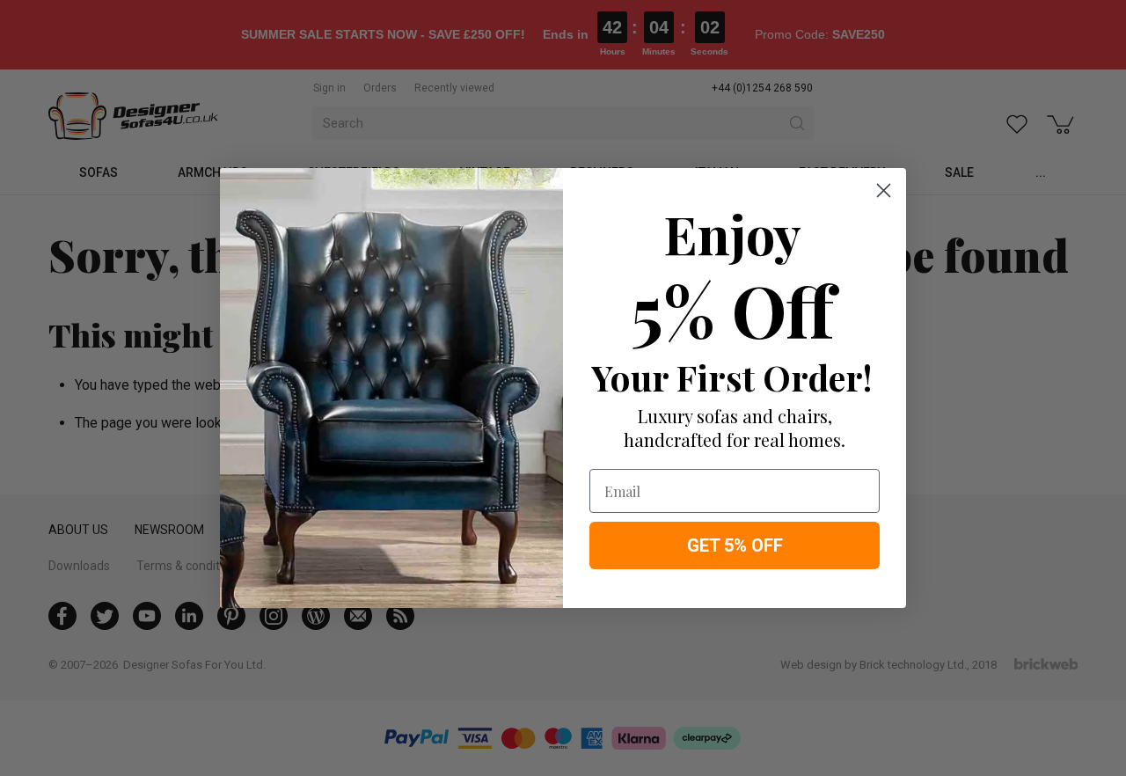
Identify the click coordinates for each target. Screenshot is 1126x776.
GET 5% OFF (735, 545)
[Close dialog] (883, 190)
